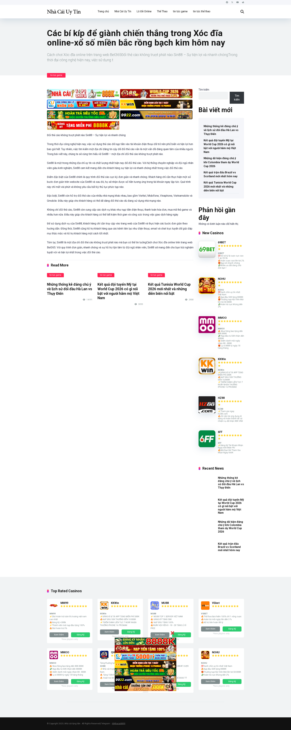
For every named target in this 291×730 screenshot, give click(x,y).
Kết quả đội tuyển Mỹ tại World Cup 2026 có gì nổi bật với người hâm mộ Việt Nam (118, 291)
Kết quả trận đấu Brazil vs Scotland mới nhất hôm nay (220, 174)
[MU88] (155, 608)
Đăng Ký (80, 635)
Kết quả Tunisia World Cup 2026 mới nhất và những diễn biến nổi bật (169, 288)
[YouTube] (237, 2)
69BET (222, 242)
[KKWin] (207, 373)
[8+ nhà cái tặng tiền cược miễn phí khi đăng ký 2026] (64, 10)
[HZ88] (207, 412)
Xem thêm (59, 635)
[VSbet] (205, 608)
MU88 (165, 603)
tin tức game (180, 11)
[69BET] (207, 256)
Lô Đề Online (144, 11)
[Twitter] (232, 2)
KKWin (222, 359)
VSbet (216, 603)
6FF (220, 432)
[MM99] (54, 608)
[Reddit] (243, 2)
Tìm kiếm (204, 89)
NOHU (221, 278)
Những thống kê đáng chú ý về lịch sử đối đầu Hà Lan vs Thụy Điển (69, 288)
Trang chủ (103, 11)
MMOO (222, 317)
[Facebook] (227, 2)
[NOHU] (207, 293)
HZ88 (221, 397)
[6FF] (207, 446)
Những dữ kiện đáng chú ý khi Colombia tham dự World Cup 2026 (221, 162)
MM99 (64, 603)
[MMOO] (207, 332)
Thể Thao (162, 11)
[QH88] (104, 658)
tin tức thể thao (201, 11)
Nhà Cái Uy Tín (122, 11)
